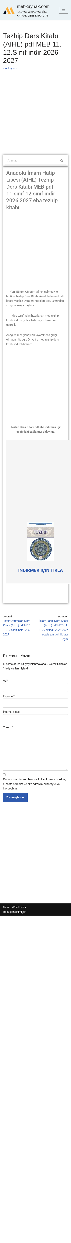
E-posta (9, 696)
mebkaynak (10, 68)
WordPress (19, 907)
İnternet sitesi (11, 711)
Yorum (8, 727)
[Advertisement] (35, 117)
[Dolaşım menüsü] (63, 10)
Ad (5, 680)
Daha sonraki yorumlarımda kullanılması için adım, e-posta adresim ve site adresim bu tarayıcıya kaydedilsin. (34, 784)
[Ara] (62, 160)
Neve (6, 907)
